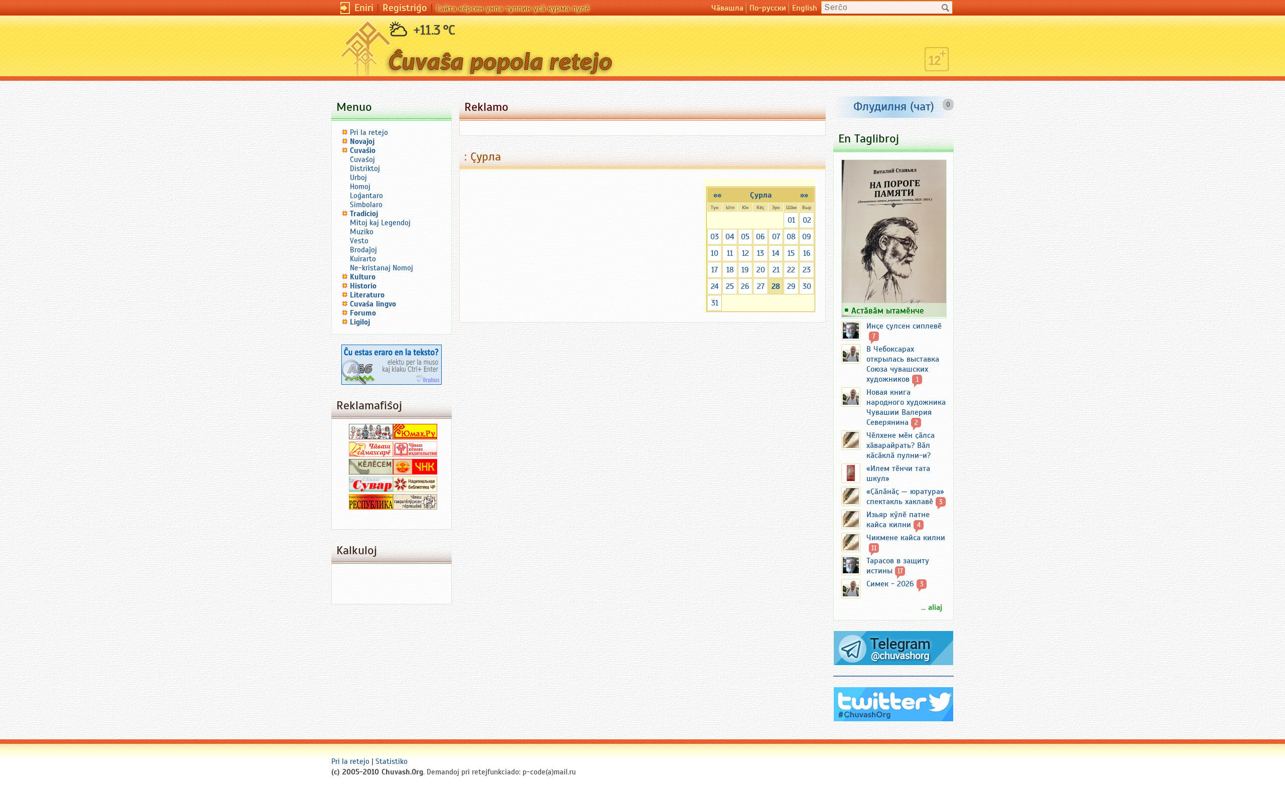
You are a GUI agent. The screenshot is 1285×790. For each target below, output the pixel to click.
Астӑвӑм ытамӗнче (887, 310)
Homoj (360, 186)
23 (807, 270)
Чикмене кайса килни (905, 538)
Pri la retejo (369, 132)
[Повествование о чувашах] (371, 436)
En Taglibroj (868, 138)
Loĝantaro (366, 195)
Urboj (358, 177)
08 (791, 237)
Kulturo (362, 276)
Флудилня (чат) (893, 106)
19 (745, 270)
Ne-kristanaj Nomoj (381, 267)
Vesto (359, 240)
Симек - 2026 (890, 584)
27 (760, 286)
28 (776, 286)
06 (760, 237)
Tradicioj (364, 213)
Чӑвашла (727, 8)
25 (730, 286)
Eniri (363, 8)
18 (730, 270)
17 (714, 270)
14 (776, 253)
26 (745, 286)
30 (807, 286)
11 (730, 253)
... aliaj (931, 607)
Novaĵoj (362, 141)
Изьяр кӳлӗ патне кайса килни (898, 520)
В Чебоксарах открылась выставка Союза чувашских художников (902, 364)
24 (715, 286)
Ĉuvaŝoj (362, 159)
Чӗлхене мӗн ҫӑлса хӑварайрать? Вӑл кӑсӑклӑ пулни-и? (900, 445)
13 (760, 253)
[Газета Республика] (371, 507)
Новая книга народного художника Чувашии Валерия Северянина (906, 407)
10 (714, 253)
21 (776, 270)
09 (806, 237)
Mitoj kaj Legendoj (380, 222)
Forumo (363, 313)
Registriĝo (404, 8)
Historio (363, 285)
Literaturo (367, 294)
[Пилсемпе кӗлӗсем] (371, 472)
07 (776, 237)
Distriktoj (365, 168)
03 (714, 237)
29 (791, 286)
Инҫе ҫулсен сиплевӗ (904, 326)
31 (714, 303)
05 (745, 237)
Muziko (361, 231)
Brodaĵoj (363, 249)
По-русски (767, 8)
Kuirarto (363, 258)
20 (760, 270)
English (804, 8)
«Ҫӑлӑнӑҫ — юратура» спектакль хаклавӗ (905, 497)
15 (791, 253)
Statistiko (391, 761)
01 (791, 220)
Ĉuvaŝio (362, 150)
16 (807, 253)
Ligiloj (360, 322)
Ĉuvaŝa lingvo (373, 303)
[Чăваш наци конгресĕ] (415, 472)
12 (745, 253)
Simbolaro (366, 204)
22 (791, 270)
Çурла (761, 195)
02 (807, 220)
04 (729, 237)
